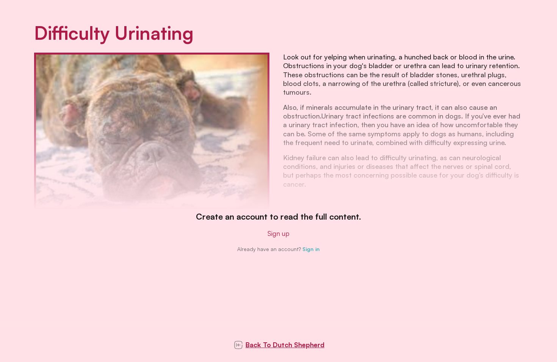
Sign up (278, 233)
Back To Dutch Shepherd (285, 344)
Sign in (311, 249)
